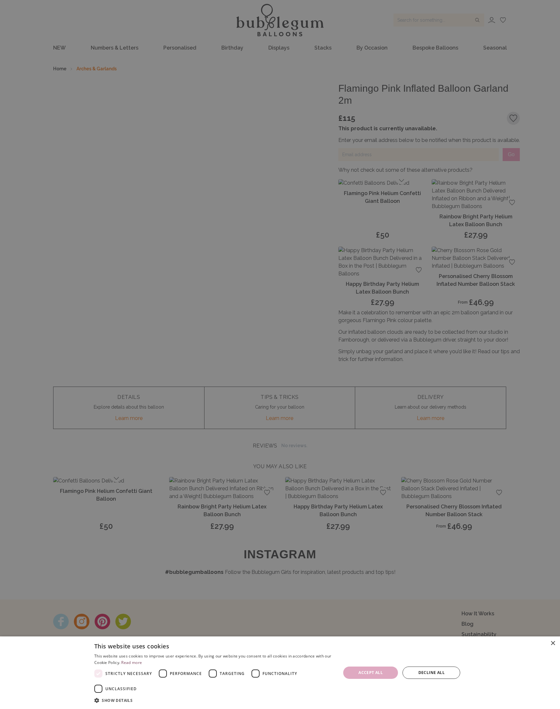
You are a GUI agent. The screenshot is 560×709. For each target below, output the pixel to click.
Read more (131, 662)
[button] (213, 700)
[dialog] (280, 672)
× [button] (552, 643)
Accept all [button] (370, 672)
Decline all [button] (431, 672)
